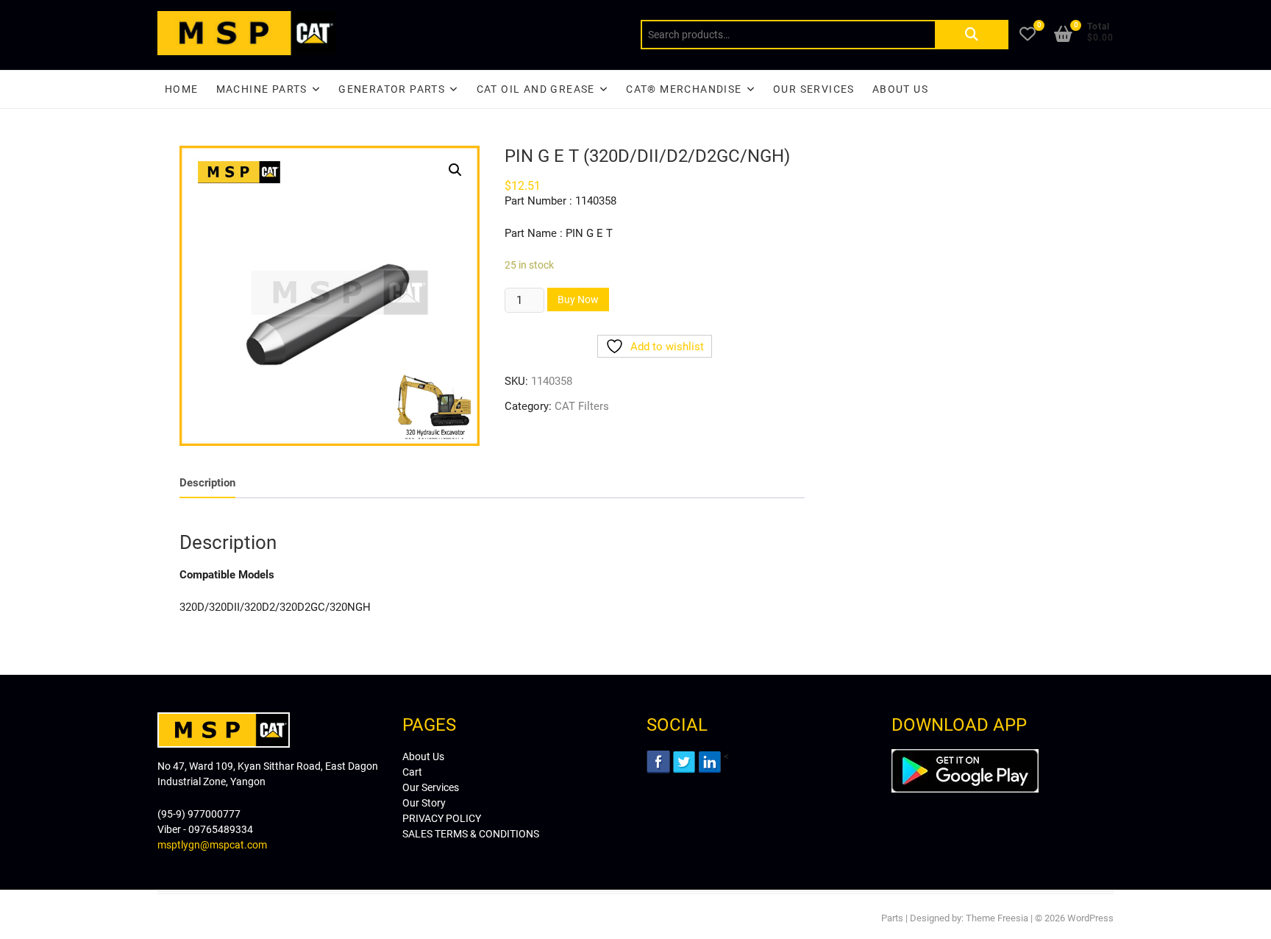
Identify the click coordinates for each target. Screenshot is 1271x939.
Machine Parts (261, 89)
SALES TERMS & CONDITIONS (470, 834)
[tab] (207, 483)
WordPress (1090, 918)
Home (182, 89)
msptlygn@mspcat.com (212, 845)
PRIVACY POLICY (441, 818)
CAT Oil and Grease (536, 89)
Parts (892, 918)
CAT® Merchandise (683, 89)
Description (207, 482)
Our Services (814, 89)
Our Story (424, 803)
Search (971, 34)
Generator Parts (391, 89)
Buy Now (578, 299)
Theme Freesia (997, 918)
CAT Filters (582, 406)
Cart (412, 772)
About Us (900, 89)
